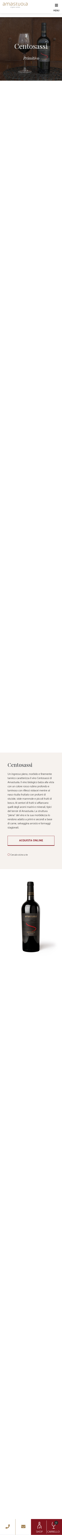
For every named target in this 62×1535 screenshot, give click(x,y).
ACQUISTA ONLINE (31, 840)
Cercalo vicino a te (19, 855)
